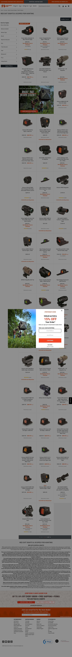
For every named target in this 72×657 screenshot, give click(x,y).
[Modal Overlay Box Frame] (36, 328)
